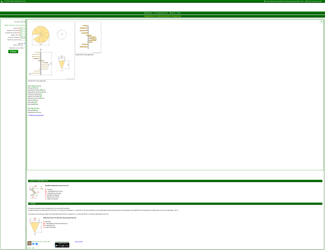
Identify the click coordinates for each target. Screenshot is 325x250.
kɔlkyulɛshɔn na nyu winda (16, 48)
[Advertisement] (51, 7)
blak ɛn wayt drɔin (18, 45)
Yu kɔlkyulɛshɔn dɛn (162, 13)
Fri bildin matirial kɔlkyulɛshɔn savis (15, 1)
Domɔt (173, 13)
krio (179, 13)
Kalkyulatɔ (149, 13)
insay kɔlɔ (20, 43)
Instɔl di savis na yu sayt (314, 1)
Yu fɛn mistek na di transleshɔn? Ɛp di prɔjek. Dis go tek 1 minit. (285, 1)
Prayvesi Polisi (79, 241)
